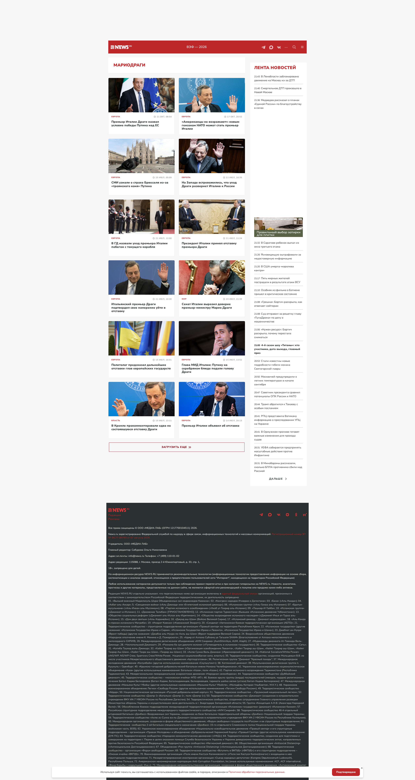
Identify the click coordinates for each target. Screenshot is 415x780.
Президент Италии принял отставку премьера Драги (209, 245)
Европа (115, 116)
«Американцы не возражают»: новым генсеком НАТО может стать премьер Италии (210, 125)
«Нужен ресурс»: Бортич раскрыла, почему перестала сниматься (273, 333)
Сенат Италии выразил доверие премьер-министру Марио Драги (207, 306)
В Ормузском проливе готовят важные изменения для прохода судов (276, 435)
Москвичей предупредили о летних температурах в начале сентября (275, 380)
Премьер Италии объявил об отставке (210, 426)
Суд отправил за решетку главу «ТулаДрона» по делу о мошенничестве (277, 317)
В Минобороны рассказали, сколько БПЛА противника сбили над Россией (278, 467)
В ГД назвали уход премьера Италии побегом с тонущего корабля (139, 245)
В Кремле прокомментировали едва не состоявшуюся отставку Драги (141, 427)
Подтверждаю (346, 772)
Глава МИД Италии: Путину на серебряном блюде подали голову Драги (208, 368)
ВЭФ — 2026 (197, 47)
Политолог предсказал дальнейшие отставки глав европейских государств (141, 366)
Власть (115, 420)
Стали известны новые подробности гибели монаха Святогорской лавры (272, 365)
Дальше (276, 479)
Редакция (114, 515)
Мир (184, 299)
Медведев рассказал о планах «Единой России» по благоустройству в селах (278, 104)
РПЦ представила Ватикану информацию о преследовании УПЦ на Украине (277, 420)
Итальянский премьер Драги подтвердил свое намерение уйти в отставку (138, 307)
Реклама (113, 519)
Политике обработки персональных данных (256, 772)
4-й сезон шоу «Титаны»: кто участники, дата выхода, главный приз (277, 349)
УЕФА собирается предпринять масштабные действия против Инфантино (277, 451)
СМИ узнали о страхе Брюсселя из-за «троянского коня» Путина (139, 184)
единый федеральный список (240, 593)
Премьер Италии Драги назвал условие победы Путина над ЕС (135, 123)
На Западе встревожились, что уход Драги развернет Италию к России (209, 184)
